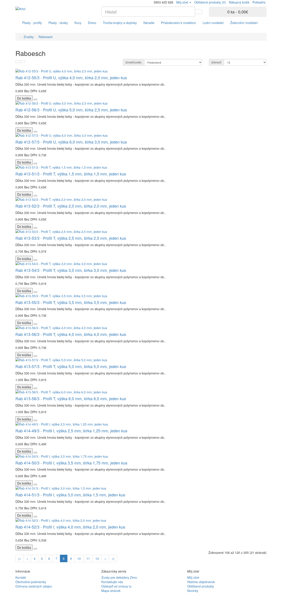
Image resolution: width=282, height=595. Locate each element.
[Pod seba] (17, 61)
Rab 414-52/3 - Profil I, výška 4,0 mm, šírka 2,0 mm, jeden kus (70, 527)
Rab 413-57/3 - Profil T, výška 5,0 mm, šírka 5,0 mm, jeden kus (70, 366)
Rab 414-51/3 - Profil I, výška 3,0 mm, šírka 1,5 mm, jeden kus (70, 494)
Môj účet (193, 577)
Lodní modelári (213, 22)
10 (79, 558)
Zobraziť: (216, 62)
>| (113, 558)
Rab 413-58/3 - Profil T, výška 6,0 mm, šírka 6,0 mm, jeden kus (70, 398)
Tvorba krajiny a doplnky (120, 22)
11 (88, 558)
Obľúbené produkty (200, 586)
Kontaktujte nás (112, 582)
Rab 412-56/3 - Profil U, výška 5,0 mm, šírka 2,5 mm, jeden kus (71, 109)
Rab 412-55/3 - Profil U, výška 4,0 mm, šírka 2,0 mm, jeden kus (71, 77)
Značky (29, 37)
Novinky (192, 590)
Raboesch (46, 37)
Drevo (92, 22)
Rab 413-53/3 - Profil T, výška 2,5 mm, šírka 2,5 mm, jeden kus (70, 238)
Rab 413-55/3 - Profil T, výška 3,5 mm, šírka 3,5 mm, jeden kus (70, 302)
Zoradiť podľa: (133, 62)
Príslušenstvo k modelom (178, 22)
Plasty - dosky (58, 22)
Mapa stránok (111, 590)
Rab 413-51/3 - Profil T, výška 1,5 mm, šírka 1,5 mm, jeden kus (70, 174)
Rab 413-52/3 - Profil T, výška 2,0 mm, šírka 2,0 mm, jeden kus (70, 206)
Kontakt (20, 577)
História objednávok (201, 582)
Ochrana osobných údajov (33, 586)
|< (19, 558)
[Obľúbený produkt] (35, 99)
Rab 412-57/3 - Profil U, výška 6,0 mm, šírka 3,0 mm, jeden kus (71, 142)
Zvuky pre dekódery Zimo (119, 577)
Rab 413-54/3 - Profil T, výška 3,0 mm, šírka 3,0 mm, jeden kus (70, 270)
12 (97, 558)
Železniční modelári (244, 22)
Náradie (148, 22)
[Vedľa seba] (22, 61)
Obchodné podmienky (30, 582)
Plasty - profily (32, 22)
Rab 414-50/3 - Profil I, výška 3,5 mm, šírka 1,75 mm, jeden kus (71, 463)
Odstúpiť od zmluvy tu (116, 586)
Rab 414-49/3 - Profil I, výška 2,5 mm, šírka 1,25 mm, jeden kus (71, 430)
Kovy (77, 22)
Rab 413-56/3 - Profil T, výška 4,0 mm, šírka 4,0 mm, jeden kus (70, 334)
